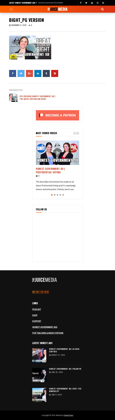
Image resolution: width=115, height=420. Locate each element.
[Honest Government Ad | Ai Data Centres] (39, 355)
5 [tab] (63, 195)
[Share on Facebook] (12, 73)
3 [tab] (57, 195)
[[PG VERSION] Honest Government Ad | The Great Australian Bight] (13, 97)
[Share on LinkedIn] (37, 73)
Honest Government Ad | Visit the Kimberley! (65, 390)
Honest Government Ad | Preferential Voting (50, 170)
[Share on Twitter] (21, 73)
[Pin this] (54, 73)
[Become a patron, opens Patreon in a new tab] (57, 115)
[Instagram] (97, 3)
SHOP (34, 315)
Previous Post (16, 90)
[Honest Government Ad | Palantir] (39, 375)
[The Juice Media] (57, 9)
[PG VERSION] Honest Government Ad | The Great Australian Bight (37, 97)
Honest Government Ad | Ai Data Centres (64, 350)
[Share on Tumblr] (46, 73)
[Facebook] (80, 3)
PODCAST (36, 309)
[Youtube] (92, 3)
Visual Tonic (68, 415)
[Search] (103, 3)
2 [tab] (54, 195)
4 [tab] (60, 195)
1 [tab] (52, 195)
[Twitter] (86, 3)
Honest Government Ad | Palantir (50, 3)
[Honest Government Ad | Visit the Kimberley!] (39, 395)
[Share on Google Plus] (29, 73)
